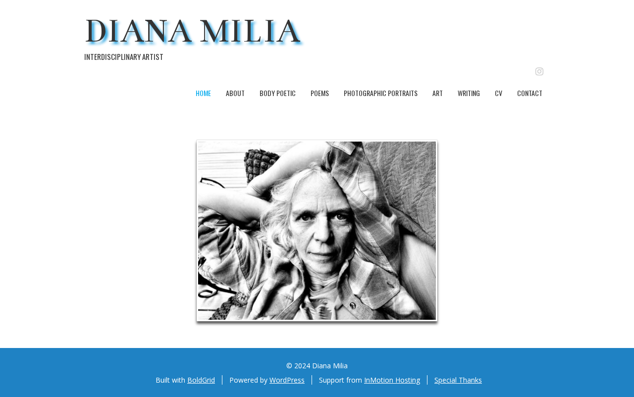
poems (320, 93)
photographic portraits (381, 93)
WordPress (287, 380)
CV (498, 93)
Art (437, 93)
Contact (529, 93)
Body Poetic (278, 93)
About (235, 93)
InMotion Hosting (392, 380)
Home (203, 93)
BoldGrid (201, 380)
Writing (469, 93)
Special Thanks (458, 380)
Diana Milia (192, 31)
